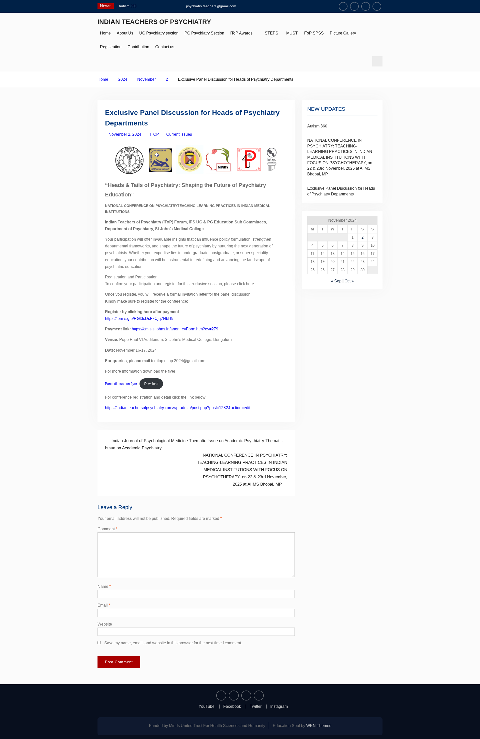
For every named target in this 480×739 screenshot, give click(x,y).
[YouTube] (343, 6)
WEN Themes (318, 726)
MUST (291, 33)
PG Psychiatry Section (204, 33)
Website (105, 624)
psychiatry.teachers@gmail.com (211, 6)
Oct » (349, 281)
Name (104, 586)
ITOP (154, 134)
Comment (107, 529)
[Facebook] (354, 6)
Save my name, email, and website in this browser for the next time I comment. (173, 643)
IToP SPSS (314, 33)
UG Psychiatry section (158, 33)
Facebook (232, 707)
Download (151, 384)
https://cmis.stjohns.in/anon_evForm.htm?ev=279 (175, 329)
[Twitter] (365, 6)
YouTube (206, 707)
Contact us (164, 47)
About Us (125, 33)
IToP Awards (241, 33)
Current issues (179, 134)
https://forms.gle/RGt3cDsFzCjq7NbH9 (139, 318)
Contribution (138, 47)
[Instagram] (376, 6)
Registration (111, 47)
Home (105, 33)
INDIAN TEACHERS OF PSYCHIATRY (154, 21)
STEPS (271, 33)
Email (104, 605)
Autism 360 (127, 6)
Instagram (279, 707)
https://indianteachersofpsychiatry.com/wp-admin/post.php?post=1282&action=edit (177, 408)
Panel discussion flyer (121, 384)
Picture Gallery (343, 33)
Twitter (256, 707)
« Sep (336, 281)
